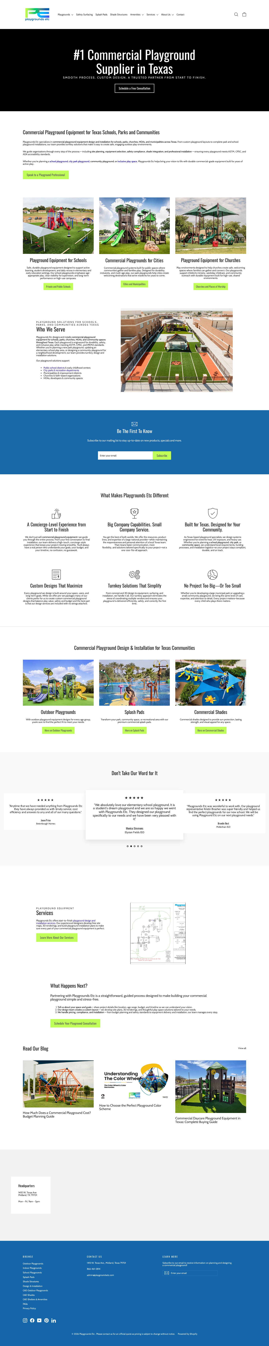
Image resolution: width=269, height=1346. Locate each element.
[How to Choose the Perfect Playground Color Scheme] (134, 1080)
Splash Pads (101, 14)
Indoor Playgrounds (32, 1268)
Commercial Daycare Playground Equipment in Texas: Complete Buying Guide (207, 1120)
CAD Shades (29, 1295)
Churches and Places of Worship (210, 286)
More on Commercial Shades (210, 730)
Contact (180, 14)
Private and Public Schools (58, 286)
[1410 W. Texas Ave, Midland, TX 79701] (134, 1195)
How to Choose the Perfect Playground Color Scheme (130, 1107)
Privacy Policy (29, 1308)
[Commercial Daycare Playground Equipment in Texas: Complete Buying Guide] (210, 1086)
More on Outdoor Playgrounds (58, 730)
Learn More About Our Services (57, 937)
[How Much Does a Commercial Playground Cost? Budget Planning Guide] (58, 1083)
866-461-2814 (93, 1268)
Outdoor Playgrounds (33, 1263)
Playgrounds (64, 14)
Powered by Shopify (187, 1333)
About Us (166, 14)
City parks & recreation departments (61, 370)
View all (242, 1048)
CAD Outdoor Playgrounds (35, 1290)
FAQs (25, 1304)
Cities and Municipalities (134, 284)
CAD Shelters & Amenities (35, 1299)
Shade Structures (118, 14)
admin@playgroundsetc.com (100, 1275)
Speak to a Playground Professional (46, 175)
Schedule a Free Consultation (134, 88)
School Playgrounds (32, 1272)
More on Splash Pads (134, 730)
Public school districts (54, 367)
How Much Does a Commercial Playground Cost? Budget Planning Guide (57, 1114)
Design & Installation (32, 1286)
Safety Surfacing (84, 14)
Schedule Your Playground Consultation (75, 1023)
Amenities (135, 14)
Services (151, 14)
